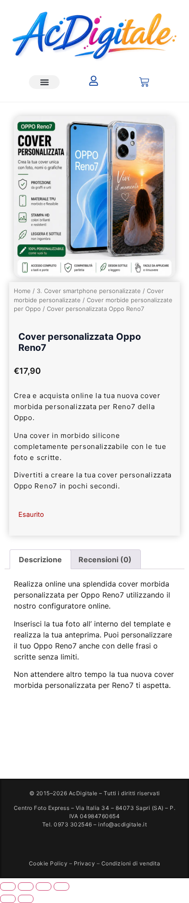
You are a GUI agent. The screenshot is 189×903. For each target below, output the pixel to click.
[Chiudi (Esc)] (61, 886)
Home (22, 290)
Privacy (84, 863)
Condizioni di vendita (131, 863)
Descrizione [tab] (40, 559)
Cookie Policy (48, 863)
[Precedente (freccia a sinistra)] (8, 899)
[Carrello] (144, 82)
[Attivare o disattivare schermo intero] (25, 886)
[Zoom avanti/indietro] (8, 886)
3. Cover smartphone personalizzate (89, 290)
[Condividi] (43, 886)
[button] (44, 82)
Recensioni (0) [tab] (105, 559)
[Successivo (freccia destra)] (25, 899)
